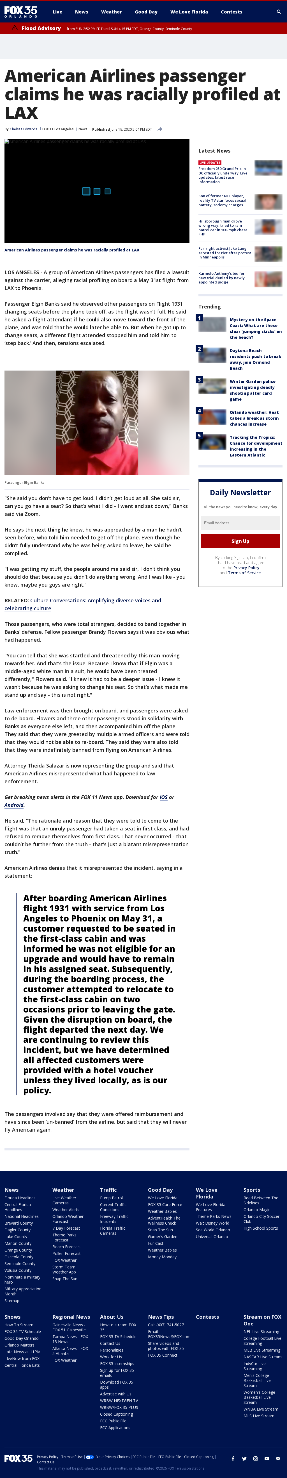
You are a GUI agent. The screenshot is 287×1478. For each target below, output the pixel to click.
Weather (63, 1189)
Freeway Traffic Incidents (114, 1219)
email (278, 1458)
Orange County (18, 1250)
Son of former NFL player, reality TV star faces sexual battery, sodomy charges (222, 200)
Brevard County (18, 1223)
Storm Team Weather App (64, 1269)
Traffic (108, 1189)
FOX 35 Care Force (165, 1204)
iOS (164, 797)
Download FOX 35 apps (116, 1384)
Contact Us (110, 1343)
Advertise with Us (115, 1394)
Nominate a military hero (22, 1279)
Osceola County (18, 1256)
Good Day (160, 1189)
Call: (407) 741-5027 (166, 1324)
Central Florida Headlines (17, 1207)
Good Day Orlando (21, 1338)
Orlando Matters (19, 1345)
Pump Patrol (111, 1197)
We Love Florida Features (210, 1207)
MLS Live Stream (259, 1415)
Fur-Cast (155, 1243)
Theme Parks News (214, 1216)
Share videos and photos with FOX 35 (166, 1346)
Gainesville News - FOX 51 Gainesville (69, 1327)
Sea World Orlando (213, 1229)
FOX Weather (64, 1260)
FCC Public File (113, 1420)
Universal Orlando (212, 1236)
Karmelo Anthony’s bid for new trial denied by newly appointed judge (221, 278)
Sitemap (11, 1300)
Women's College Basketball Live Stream (259, 1397)
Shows (12, 1316)
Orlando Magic (257, 1209)
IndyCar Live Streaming (255, 1366)
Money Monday (162, 1256)
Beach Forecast (66, 1246)
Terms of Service (244, 572)
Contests (207, 1316)
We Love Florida (162, 1197)
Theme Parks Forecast (64, 1237)
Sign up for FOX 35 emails (117, 1373)
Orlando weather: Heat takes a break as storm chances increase (254, 418)
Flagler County (17, 1229)
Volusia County (17, 1270)
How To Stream (18, 1324)
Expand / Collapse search (279, 12)
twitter (244, 1458)
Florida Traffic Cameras (112, 1230)
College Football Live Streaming (262, 1341)
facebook (233, 1458)
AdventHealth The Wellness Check (164, 1220)
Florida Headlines (20, 1197)
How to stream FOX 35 (118, 1327)
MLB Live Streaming (262, 1350)
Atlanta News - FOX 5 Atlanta (70, 1351)
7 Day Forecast (66, 1228)
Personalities (111, 1350)
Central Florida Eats (22, 1365)
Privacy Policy (246, 567)
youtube (266, 1458)
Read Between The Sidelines (261, 1200)
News (82, 129)
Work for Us (111, 1356)
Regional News (71, 1316)
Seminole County (19, 1263)
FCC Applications (115, 1427)
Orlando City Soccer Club (261, 1219)
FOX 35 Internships (117, 1363)
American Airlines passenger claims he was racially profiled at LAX (71, 250)
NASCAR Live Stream (263, 1356)
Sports (252, 1189)
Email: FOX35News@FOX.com (169, 1334)
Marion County (17, 1243)
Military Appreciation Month (22, 1291)
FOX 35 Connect (162, 1355)
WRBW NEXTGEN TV (119, 1400)
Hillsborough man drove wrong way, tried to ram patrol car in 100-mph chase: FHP (223, 228)
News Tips (161, 1316)
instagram (255, 1458)
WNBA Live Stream (261, 1409)
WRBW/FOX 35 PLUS (119, 1407)
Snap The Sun (64, 1278)
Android (14, 805)
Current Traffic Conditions (113, 1207)
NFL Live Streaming (261, 1331)
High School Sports (261, 1228)
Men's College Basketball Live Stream (257, 1380)
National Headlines (21, 1216)
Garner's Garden (162, 1236)
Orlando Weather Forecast (68, 1219)
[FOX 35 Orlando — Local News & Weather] (22, 12)
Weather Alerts (65, 1209)
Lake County (15, 1236)
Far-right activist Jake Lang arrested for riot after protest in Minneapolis (224, 253)
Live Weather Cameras (64, 1200)
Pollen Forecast (66, 1253)
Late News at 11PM (22, 1351)
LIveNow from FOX (22, 1358)
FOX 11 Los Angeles (57, 129)
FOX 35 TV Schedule (22, 1331)
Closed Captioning (116, 1414)
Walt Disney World (212, 1223)
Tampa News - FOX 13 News (70, 1339)
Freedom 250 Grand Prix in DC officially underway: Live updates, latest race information (222, 175)
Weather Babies (162, 1211)
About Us (111, 1316)
